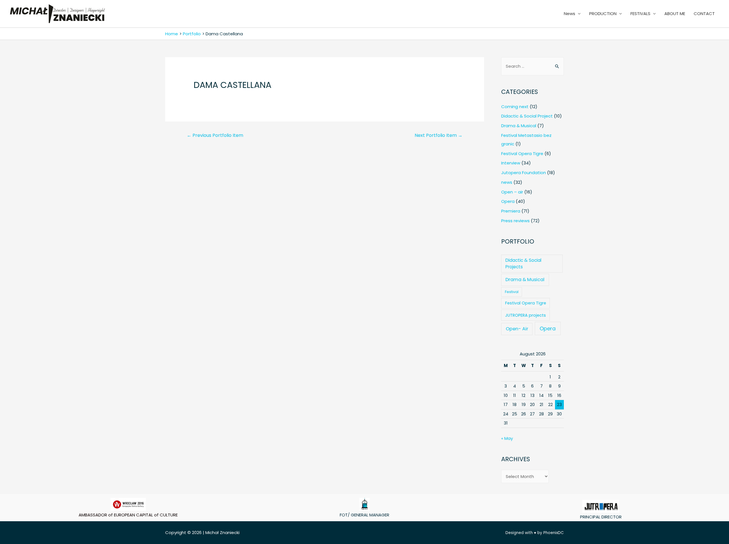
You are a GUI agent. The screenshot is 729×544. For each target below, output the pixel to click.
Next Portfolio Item (438, 135)
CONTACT (704, 14)
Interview (510, 163)
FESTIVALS (640, 14)
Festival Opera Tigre (522, 153)
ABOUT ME (674, 14)
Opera (508, 201)
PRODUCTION (603, 14)
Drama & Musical (518, 126)
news (506, 182)
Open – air (512, 192)
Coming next (515, 107)
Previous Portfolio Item (215, 135)
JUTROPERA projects (525, 315)
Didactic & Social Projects (523, 263)
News (569, 14)
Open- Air (517, 328)
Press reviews (515, 221)
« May (507, 438)
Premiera (510, 211)
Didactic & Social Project (527, 116)
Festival (512, 291)
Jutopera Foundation (523, 173)
